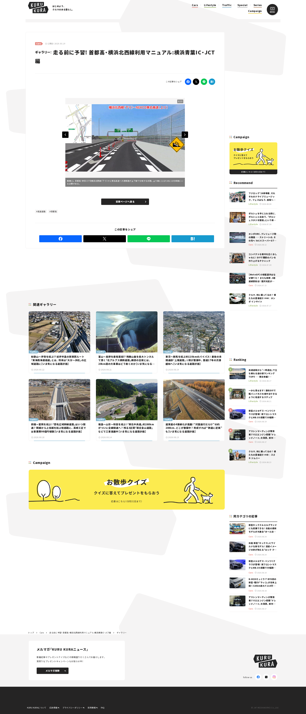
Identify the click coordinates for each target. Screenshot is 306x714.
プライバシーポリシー (72, 707)
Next (185, 135)
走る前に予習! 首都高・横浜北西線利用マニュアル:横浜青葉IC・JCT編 (80, 632)
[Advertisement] (150, 272)
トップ (31, 632)
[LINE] (204, 82)
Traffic (226, 5)
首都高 (54, 211)
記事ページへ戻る (125, 201)
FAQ (103, 707)
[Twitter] (196, 82)
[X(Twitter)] (266, 677)
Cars (195, 5)
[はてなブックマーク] (212, 82)
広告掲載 (53, 707)
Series (258, 5)
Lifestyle (210, 5)
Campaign (255, 11)
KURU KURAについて (36, 707)
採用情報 (92, 707)
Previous (65, 135)
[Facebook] (188, 82)
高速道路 (42, 211)
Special (242, 5)
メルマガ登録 (53, 670)
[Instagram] (274, 677)
